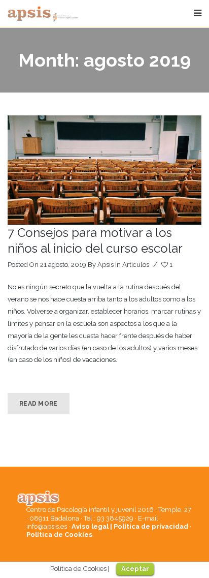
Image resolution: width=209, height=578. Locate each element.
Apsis (105, 264)
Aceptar (135, 568)
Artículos (135, 264)
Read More (38, 403)
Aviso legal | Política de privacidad (130, 526)
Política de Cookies (59, 534)
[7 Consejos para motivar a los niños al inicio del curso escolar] (104, 170)
